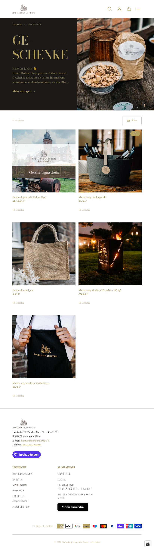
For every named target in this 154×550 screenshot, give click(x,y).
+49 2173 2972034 (31, 444)
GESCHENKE (19, 501)
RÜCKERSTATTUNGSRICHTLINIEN (75, 496)
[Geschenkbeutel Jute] (43, 253)
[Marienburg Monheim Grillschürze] (43, 346)
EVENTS (17, 479)
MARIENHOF (19, 485)
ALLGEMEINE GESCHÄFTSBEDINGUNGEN (74, 487)
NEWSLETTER (20, 507)
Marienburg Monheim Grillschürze (30, 383)
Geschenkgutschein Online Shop (29, 197)
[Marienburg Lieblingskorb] (110, 160)
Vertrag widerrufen (73, 507)
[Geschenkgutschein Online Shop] (43, 160)
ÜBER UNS (63, 474)
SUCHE (61, 479)
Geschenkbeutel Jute (22, 290)
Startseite (17, 24)
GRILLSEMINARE (22, 474)
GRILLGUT (18, 496)
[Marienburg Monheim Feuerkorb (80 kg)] (110, 253)
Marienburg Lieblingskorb (92, 197)
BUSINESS (18, 490)
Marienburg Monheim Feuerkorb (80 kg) (100, 290)
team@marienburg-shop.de (35, 441)
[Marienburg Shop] (35, 423)
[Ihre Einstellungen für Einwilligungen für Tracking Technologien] (148, 544)
